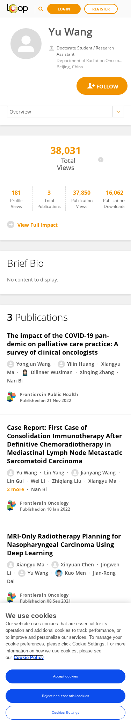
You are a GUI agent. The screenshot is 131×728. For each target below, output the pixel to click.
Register (101, 8)
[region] (65, 665)
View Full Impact (37, 225)
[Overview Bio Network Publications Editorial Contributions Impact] (65, 111)
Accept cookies (65, 676)
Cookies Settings (66, 712)
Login (64, 8)
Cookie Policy (29, 657)
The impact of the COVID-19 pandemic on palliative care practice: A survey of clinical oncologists (62, 343)
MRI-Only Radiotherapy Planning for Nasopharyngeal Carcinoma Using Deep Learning (64, 544)
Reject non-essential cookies (65, 696)
